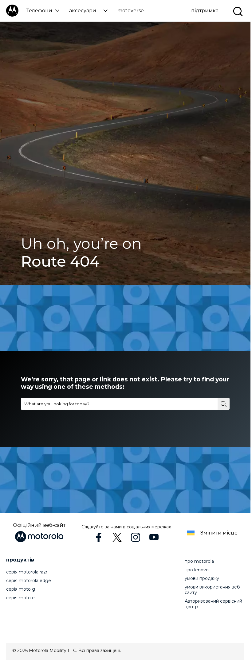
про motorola (199, 561)
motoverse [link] (130, 11)
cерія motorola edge (28, 580)
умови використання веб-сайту (213, 589)
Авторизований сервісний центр (213, 603)
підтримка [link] (205, 11)
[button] (43, 10)
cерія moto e (20, 597)
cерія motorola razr (26, 572)
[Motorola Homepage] (12, 15)
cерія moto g (20, 589)
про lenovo (197, 570)
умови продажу (202, 578)
